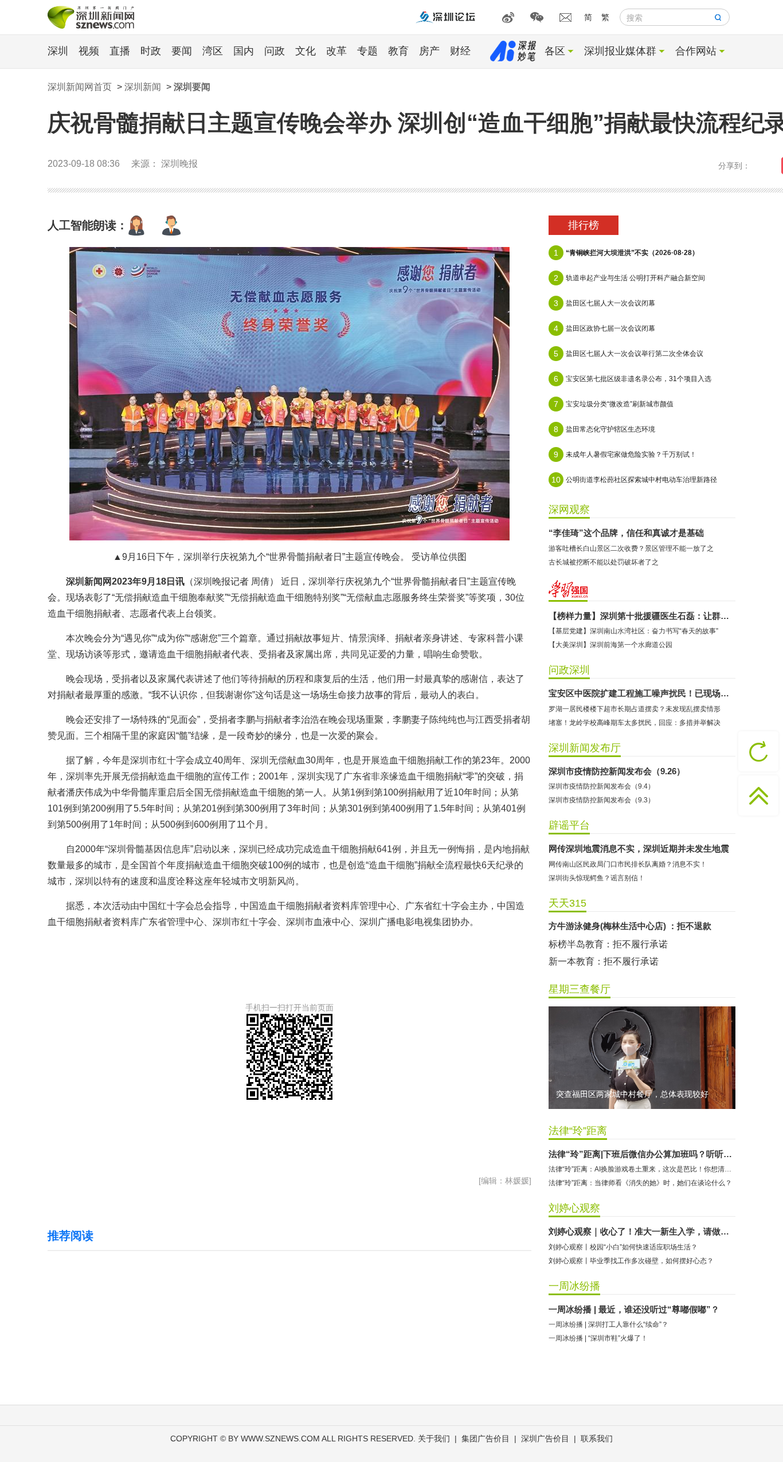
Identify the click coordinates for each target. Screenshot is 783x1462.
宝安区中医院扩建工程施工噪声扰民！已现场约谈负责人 (642, 693)
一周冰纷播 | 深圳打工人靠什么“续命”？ (608, 1324)
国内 (243, 51)
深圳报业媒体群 (620, 51)
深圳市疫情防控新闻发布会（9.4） (602, 786)
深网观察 (569, 509)
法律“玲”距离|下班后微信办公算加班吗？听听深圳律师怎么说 (642, 1154)
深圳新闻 (142, 87)
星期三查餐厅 (579, 989)
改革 (336, 51)
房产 (429, 51)
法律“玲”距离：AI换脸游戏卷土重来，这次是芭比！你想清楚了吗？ (642, 1169)
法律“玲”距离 (578, 1130)
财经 (460, 51)
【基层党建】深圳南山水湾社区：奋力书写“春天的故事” (633, 631)
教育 (398, 51)
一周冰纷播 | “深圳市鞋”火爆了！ (598, 1338)
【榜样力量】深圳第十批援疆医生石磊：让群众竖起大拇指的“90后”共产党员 (642, 616)
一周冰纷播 (574, 1286)
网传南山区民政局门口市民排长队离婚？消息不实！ (628, 864)
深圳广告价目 (545, 1438)
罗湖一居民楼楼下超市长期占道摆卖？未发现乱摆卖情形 (635, 709)
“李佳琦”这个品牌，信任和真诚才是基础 (626, 533)
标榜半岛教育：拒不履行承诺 (608, 944)
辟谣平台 (569, 825)
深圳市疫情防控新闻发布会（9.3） (602, 800)
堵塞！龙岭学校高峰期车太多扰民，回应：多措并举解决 (635, 723)
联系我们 (597, 1438)
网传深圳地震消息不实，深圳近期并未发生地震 (639, 848)
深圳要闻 (192, 87)
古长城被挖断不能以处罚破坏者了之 (604, 562)
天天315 (567, 903)
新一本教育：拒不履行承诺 (604, 961)
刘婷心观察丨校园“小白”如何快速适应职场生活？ (623, 1247)
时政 (150, 51)
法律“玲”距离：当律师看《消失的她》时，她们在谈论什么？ (640, 1183)
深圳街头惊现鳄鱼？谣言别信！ (597, 878)
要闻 (181, 51)
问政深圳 (569, 670)
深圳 (58, 51)
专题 (367, 51)
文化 (305, 51)
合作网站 (696, 51)
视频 (89, 51)
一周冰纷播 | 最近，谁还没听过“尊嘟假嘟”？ (634, 1309)
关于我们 (434, 1438)
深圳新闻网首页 (80, 87)
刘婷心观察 (574, 1208)
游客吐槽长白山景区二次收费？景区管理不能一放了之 (631, 548)
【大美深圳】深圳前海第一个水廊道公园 (610, 645)
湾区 (212, 51)
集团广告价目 (485, 1438)
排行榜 (583, 225)
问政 (274, 51)
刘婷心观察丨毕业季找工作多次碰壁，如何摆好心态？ (631, 1261)
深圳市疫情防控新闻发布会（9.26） (617, 771)
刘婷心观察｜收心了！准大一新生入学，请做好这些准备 (642, 1231)
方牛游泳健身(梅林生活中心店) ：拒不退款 (630, 926)
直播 (119, 51)
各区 (555, 51)
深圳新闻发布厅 (585, 748)
